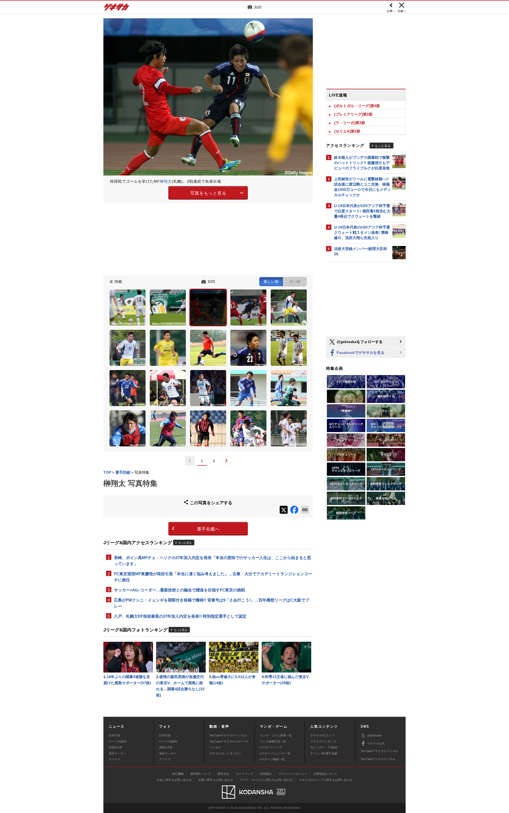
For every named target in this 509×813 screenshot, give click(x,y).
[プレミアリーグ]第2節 (353, 114)
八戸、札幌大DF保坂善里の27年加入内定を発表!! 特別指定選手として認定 (180, 616)
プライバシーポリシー (292, 773)
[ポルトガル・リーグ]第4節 (357, 106)
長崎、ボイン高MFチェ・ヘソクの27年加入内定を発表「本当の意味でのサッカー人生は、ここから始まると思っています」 (212, 560)
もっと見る (185, 542)
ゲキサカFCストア (322, 735)
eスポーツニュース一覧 (275, 753)
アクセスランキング (323, 741)
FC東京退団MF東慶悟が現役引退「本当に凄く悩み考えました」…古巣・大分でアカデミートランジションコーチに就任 (213, 577)
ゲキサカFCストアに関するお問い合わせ (326, 779)
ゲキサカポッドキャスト (225, 753)
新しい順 (271, 281)
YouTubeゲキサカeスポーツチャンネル (229, 744)
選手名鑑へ (208, 529)
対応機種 (178, 773)
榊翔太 (166, 181)
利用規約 (265, 773)
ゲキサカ (116, 8)
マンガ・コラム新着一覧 (276, 735)
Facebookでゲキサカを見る (360, 352)
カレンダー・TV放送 (323, 747)
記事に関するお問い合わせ (215, 779)
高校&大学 (115, 747)
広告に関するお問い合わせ (174, 779)
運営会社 (223, 773)
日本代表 (114, 735)
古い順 (294, 281)
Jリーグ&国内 (118, 741)
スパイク (114, 759)
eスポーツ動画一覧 (272, 759)
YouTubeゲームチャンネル (378, 759)
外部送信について (325, 773)
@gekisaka (374, 735)
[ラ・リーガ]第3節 (349, 123)
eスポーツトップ (271, 747)
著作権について (200, 773)
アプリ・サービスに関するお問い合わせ (266, 779)
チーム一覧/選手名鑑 (323, 753)
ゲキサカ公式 (376, 743)
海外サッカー (117, 753)
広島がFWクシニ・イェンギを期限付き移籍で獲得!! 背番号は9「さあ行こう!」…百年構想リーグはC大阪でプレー (211, 603)
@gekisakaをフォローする (359, 342)
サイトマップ (244, 773)
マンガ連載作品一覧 (273, 741)
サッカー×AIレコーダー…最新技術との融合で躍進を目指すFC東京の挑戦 (179, 590)
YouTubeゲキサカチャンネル (228, 735)
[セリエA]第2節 (347, 131)
